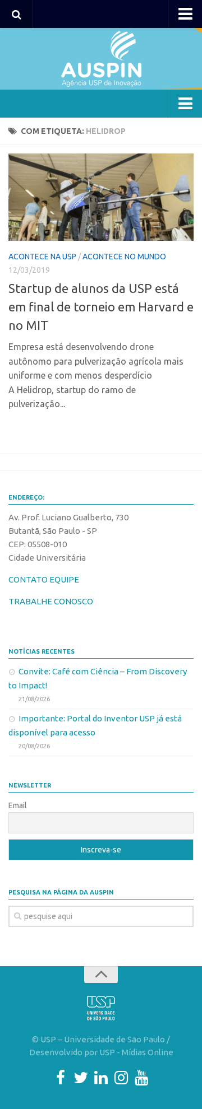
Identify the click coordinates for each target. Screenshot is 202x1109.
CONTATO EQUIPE (43, 579)
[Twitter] (81, 1077)
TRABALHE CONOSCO (50, 601)
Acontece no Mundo (124, 256)
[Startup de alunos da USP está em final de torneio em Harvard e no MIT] (101, 197)
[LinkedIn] (101, 1077)
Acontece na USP (42, 256)
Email (17, 805)
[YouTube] (141, 1077)
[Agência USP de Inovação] (101, 59)
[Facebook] (60, 1077)
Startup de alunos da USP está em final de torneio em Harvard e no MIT (101, 306)
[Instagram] (121, 1077)
